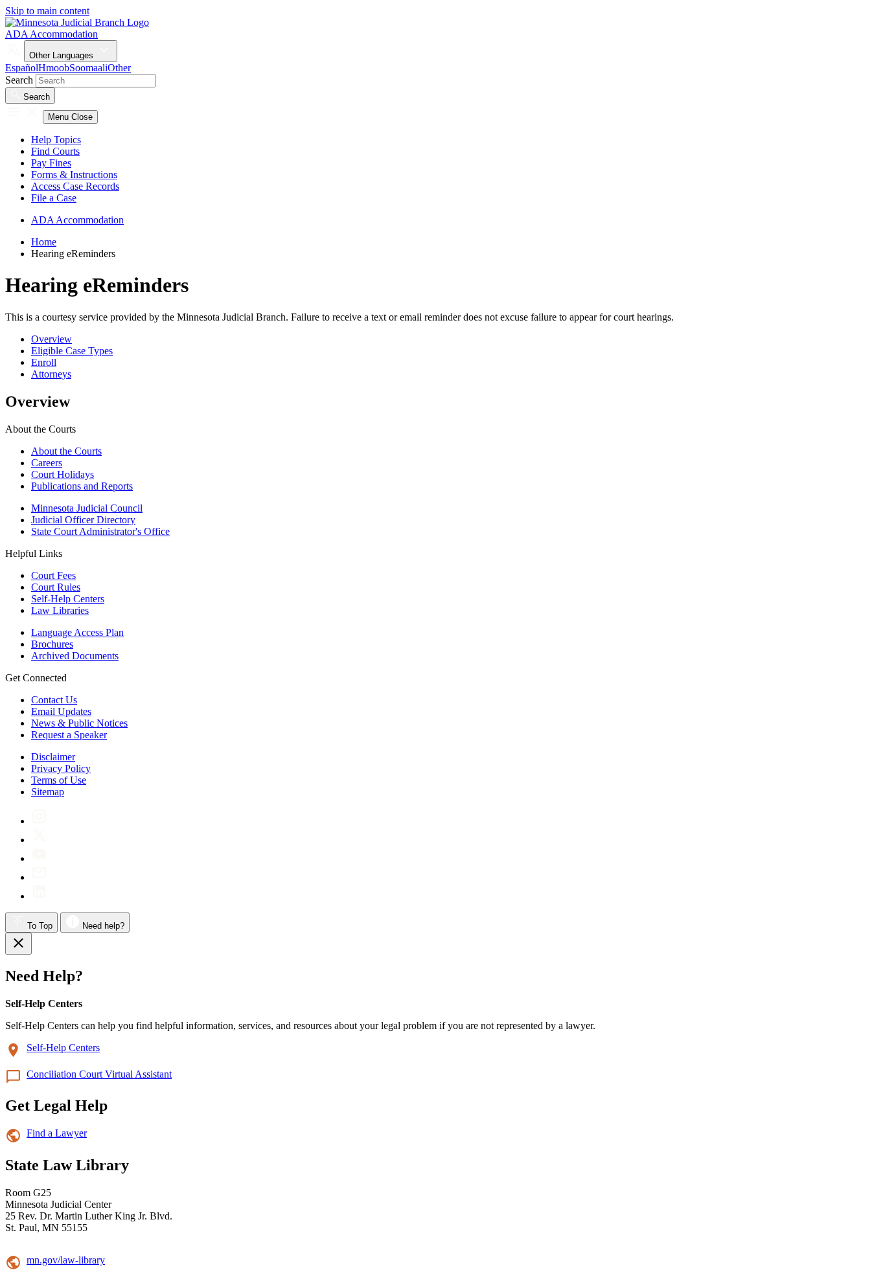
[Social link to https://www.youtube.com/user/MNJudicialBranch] (39, 858)
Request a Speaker (69, 734)
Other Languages (62, 55)
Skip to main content (47, 10)
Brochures (52, 644)
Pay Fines (51, 162)
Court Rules (55, 587)
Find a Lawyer (57, 1133)
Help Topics (56, 139)
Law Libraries (60, 610)
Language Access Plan (77, 632)
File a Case (53, 197)
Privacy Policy (61, 768)
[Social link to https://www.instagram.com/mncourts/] (39, 820)
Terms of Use (58, 780)
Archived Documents (75, 655)
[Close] (18, 944)
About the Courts (66, 451)
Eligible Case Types (72, 350)
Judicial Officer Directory (83, 519)
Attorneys (51, 374)
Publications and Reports (82, 486)
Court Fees (53, 575)
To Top (38, 926)
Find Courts (55, 151)
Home (43, 241)
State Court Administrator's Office (100, 531)
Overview (51, 339)
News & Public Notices (79, 723)
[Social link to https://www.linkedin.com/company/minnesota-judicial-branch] (39, 895)
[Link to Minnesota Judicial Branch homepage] (77, 22)
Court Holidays (62, 474)
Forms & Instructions (74, 174)
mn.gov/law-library (66, 1259)
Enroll (43, 362)
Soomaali (88, 67)
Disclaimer (53, 756)
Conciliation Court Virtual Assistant (99, 1074)
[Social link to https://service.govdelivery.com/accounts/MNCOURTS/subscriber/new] (39, 877)
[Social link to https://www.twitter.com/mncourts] (39, 839)
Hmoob (53, 67)
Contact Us (54, 699)
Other (119, 67)
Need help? (102, 926)
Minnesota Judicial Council (87, 508)
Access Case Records (75, 186)
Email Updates (61, 711)
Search (19, 79)
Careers (46, 462)
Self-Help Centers (67, 598)
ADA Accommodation (51, 34)
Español (21, 67)
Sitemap (47, 791)
